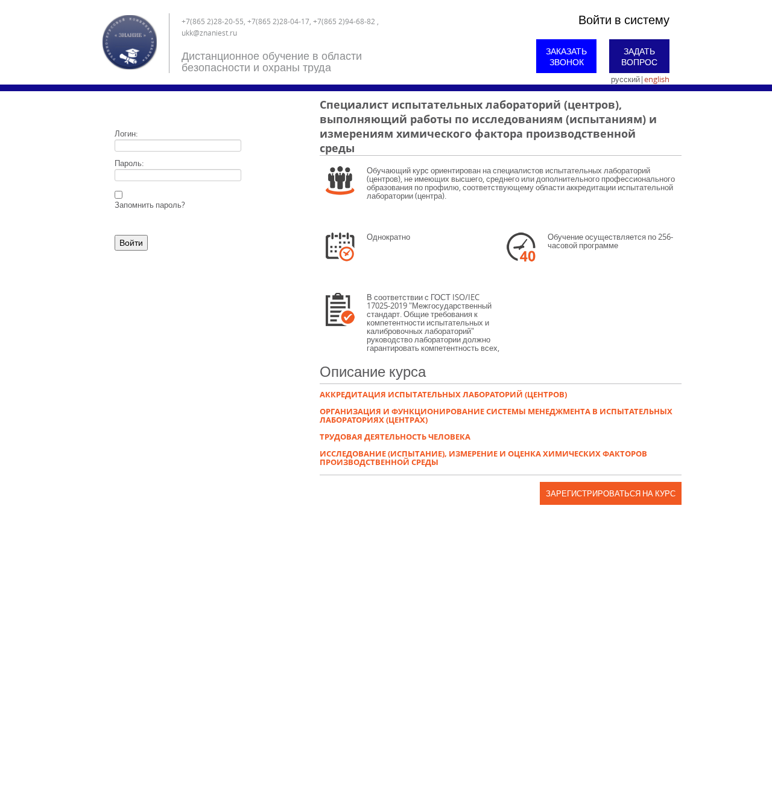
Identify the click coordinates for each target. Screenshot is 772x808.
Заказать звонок (566, 56)
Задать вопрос (639, 56)
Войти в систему (623, 19)
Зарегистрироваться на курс (611, 493)
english (656, 79)
